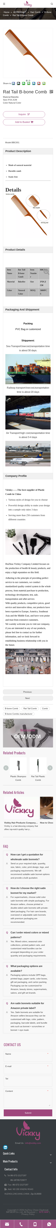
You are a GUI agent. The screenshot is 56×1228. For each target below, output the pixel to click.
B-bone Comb (11, 708)
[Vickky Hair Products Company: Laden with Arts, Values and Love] (18, 819)
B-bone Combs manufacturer (18, 714)
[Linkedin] (5, 1147)
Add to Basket (22, 122)
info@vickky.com (33, 1143)
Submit (28, 1113)
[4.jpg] (28, 733)
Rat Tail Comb (30, 708)
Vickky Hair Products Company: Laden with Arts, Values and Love (18, 823)
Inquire (22, 114)
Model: (8, 142)
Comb (45, 708)
